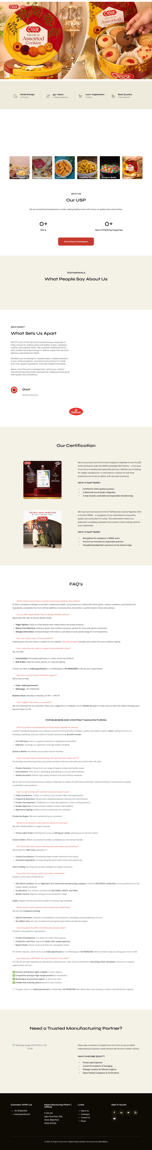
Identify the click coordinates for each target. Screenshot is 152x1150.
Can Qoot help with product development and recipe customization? (47, 846)
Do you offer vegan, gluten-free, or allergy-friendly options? (43, 614)
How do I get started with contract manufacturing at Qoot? (43, 792)
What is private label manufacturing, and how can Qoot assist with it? (48, 758)
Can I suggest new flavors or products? (34, 702)
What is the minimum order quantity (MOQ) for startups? (42, 823)
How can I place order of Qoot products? (35, 638)
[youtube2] (114, 1119)
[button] (2, 40)
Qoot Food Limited (77, 1142)
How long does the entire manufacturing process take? (41, 928)
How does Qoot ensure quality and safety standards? (40, 873)
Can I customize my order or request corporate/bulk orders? (44, 648)
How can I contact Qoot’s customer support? (37, 675)
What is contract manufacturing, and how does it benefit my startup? (48, 727)
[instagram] (135, 1113)
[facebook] (114, 1113)
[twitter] (128, 1113)
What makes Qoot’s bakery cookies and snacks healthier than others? (48, 601)
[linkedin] (121, 1113)
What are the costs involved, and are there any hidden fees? (44, 907)
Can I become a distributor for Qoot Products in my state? (43, 958)
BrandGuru (103, 1142)
